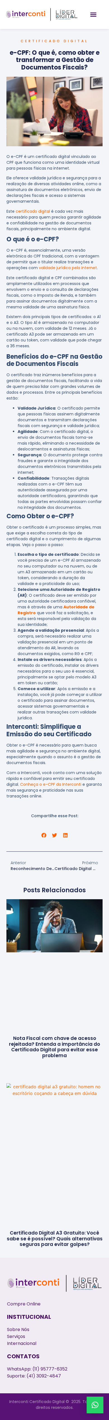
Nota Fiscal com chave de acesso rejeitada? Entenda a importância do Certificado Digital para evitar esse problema (54, 1047)
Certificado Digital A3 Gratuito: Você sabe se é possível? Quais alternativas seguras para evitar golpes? (55, 1239)
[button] (93, 14)
